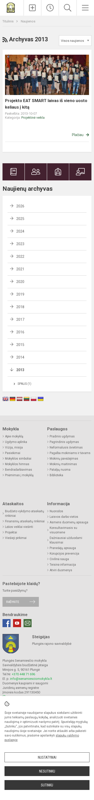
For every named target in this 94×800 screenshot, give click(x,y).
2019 (20, 294)
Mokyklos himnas (17, 464)
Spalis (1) (24, 384)
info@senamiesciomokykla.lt (31, 679)
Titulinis (8, 21)
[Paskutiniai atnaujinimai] (50, 8)
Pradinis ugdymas (62, 436)
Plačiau (77, 135)
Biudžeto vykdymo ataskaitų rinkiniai (24, 513)
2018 (20, 307)
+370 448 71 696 (23, 674)
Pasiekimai (12, 453)
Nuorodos (56, 511)
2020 (20, 282)
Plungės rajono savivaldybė (51, 644)
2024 (20, 231)
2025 (20, 219)
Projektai (11, 532)
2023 (20, 244)
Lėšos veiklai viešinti (19, 527)
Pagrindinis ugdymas (64, 442)
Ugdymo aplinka (16, 442)
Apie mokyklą (14, 436)
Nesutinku (47, 771)
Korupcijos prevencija (64, 553)
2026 (20, 206)
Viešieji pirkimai (16, 538)
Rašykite (12, 602)
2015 (20, 345)
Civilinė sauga (59, 559)
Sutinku (47, 785)
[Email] (28, 623)
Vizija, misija (14, 447)
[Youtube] (17, 623)
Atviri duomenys (61, 570)
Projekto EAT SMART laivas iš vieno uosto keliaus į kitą (46, 104)
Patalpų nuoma (60, 469)
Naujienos (28, 21)
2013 (20, 370)
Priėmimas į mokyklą (19, 475)
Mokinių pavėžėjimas (64, 458)
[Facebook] (7, 623)
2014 (20, 357)
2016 (20, 332)
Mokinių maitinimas (63, 464)
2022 (20, 256)
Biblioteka (56, 475)
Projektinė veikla (33, 117)
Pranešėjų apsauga (63, 548)
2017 (20, 319)
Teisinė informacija (63, 564)
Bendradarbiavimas (18, 469)
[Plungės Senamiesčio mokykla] (12, 7)
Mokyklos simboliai (18, 458)
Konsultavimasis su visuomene (63, 530)
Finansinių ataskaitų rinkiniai (25, 521)
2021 (20, 269)
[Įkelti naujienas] (32, 8)
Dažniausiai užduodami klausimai (66, 540)
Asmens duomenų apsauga (69, 522)
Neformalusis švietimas (66, 447)
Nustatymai (47, 757)
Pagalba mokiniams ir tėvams (70, 453)
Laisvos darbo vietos (64, 517)
